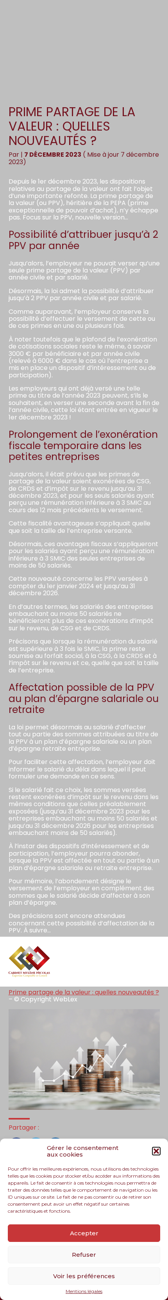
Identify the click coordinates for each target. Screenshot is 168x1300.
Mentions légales (84, 1291)
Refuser (84, 1254)
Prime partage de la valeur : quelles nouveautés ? (84, 992)
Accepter (84, 1233)
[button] (156, 1151)
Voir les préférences (84, 1276)
